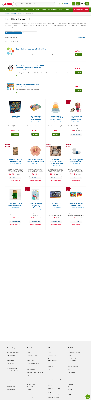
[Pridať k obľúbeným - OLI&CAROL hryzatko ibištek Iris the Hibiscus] (44, 144)
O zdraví (29, 389)
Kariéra (69, 369)
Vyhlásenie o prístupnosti (53, 397)
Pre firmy (9, 365)
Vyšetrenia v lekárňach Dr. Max (55, 358)
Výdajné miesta (10, 363)
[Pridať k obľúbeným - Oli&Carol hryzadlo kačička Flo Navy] (84, 144)
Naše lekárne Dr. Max (32, 358)
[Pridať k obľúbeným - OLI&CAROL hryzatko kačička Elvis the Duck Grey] (64, 144)
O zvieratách (30, 386)
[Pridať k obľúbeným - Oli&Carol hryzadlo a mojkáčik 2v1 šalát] (23, 188)
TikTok (69, 391)
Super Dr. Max (30, 360)
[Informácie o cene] (81, 51)
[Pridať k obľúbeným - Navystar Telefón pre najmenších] (84, 82)
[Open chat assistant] (87, 396)
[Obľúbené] (73, 3)
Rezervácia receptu (64, 9)
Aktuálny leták (10, 380)
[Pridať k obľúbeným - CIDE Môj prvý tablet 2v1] (64, 188)
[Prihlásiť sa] (78, 3)
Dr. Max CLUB (24, 9)
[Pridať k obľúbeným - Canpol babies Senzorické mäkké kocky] (44, 101)
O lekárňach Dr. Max (32, 355)
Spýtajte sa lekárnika (52, 360)
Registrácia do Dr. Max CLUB (34, 375)
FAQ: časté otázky (72, 360)
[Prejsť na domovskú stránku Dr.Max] (8, 4)
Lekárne (43, 9)
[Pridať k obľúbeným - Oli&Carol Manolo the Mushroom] (23, 144)
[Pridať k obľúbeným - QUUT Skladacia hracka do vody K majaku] (44, 188)
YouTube (70, 386)
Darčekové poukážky (12, 368)
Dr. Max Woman (31, 384)
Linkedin (70, 394)
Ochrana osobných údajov (54, 388)
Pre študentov (71, 375)
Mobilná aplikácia (11, 389)
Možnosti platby (10, 360)
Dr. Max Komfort (34, 9)
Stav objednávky (52, 9)
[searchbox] (35, 4)
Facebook (70, 389)
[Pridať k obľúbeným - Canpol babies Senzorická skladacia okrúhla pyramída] (64, 101)
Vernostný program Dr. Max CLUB (35, 372)
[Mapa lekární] (59, 4)
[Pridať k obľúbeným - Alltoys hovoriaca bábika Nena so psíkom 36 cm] (84, 101)
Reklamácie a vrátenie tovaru (13, 370)
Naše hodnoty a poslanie (33, 363)
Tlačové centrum (51, 369)
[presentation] (10, 51)
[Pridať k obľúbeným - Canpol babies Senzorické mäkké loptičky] (84, 46)
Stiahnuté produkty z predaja (54, 379)
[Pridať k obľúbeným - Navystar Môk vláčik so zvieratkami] (84, 188)
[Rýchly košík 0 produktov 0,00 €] (87, 3)
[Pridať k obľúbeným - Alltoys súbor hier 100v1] (23, 101)
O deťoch (29, 391)
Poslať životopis (71, 372)
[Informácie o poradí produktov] (18, 37)
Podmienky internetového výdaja (55, 394)
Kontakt (70, 355)
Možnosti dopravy (11, 358)
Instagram (70, 384)
